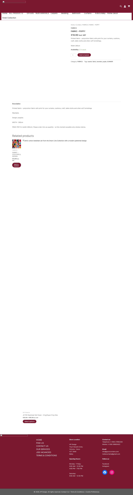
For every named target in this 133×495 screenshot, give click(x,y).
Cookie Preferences (92, 492)
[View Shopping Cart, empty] (129, 6)
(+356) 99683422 (114, 444)
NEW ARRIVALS (42, 13)
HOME (39, 440)
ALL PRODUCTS (16, 13)
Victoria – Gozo (74, 449)
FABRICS (85, 25)
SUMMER (110, 61)
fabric (94, 61)
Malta (71, 454)
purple (104, 61)
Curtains (87, 13)
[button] (121, 6)
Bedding (64, 13)
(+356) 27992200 (116, 442)
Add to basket (84, 55)
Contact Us (65, 492)
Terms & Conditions (77, 492)
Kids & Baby (100, 13)
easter (90, 61)
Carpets (54, 13)
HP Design (72, 444)
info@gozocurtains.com (110, 451)
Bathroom (76, 13)
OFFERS (30, 13)
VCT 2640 (72, 451)
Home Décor (112, 13)
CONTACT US (42, 446)
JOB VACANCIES (43, 452)
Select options (30, 421)
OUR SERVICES (43, 449)
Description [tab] (16, 104)
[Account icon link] (125, 6)
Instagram (105, 466)
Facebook (105, 464)
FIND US (40, 443)
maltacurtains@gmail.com (111, 454)
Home (4, 13)
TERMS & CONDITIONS (46, 455)
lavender (99, 61)
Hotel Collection (9, 18)
